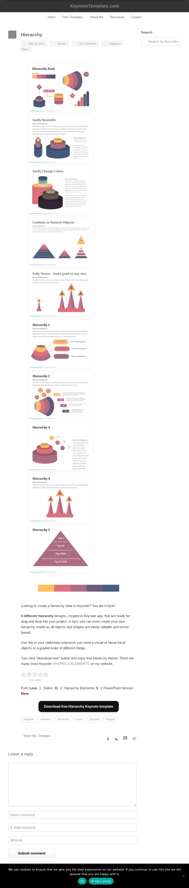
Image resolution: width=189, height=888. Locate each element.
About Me (96, 17)
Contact (136, 17)
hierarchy (63, 719)
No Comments (88, 43)
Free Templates (72, 17)
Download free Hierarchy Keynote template (78, 706)
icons (79, 719)
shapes (110, 719)
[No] (183, 876)
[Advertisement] (161, 121)
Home (52, 17)
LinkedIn (122, 735)
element (46, 719)
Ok (82, 881)
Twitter (113, 735)
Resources (117, 17)
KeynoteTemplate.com (94, 6)
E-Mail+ (131, 735)
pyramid (94, 719)
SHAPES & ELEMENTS (71, 664)
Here (25, 693)
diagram (29, 719)
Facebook (104, 735)
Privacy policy (101, 881)
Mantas (62, 43)
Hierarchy (31, 34)
